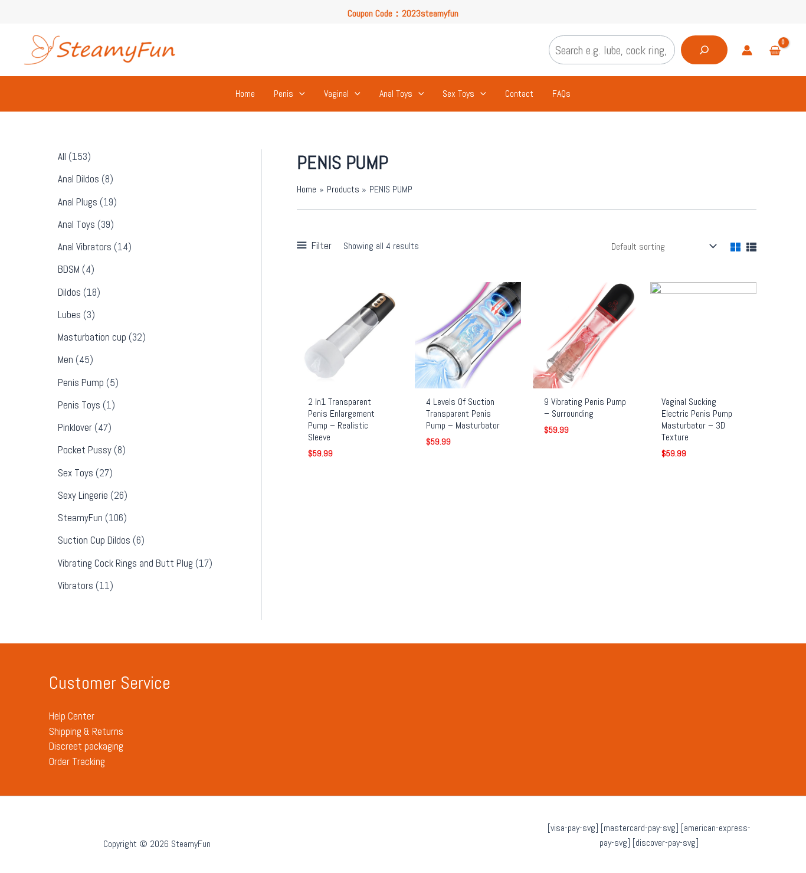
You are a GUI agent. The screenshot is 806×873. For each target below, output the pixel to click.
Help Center (71, 715)
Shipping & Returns (86, 731)
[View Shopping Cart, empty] (774, 51)
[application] (299, 94)
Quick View (350, 377)
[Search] (704, 49)
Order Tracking (77, 761)
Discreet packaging (86, 746)
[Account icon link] (747, 50)
